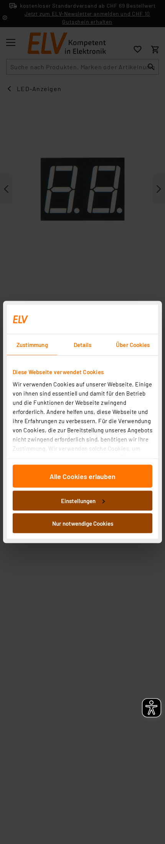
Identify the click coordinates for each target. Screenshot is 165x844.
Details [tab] (83, 344)
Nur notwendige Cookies (82, 523)
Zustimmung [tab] (32, 344)
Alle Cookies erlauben (83, 476)
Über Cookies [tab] (133, 344)
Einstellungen (78, 500)
